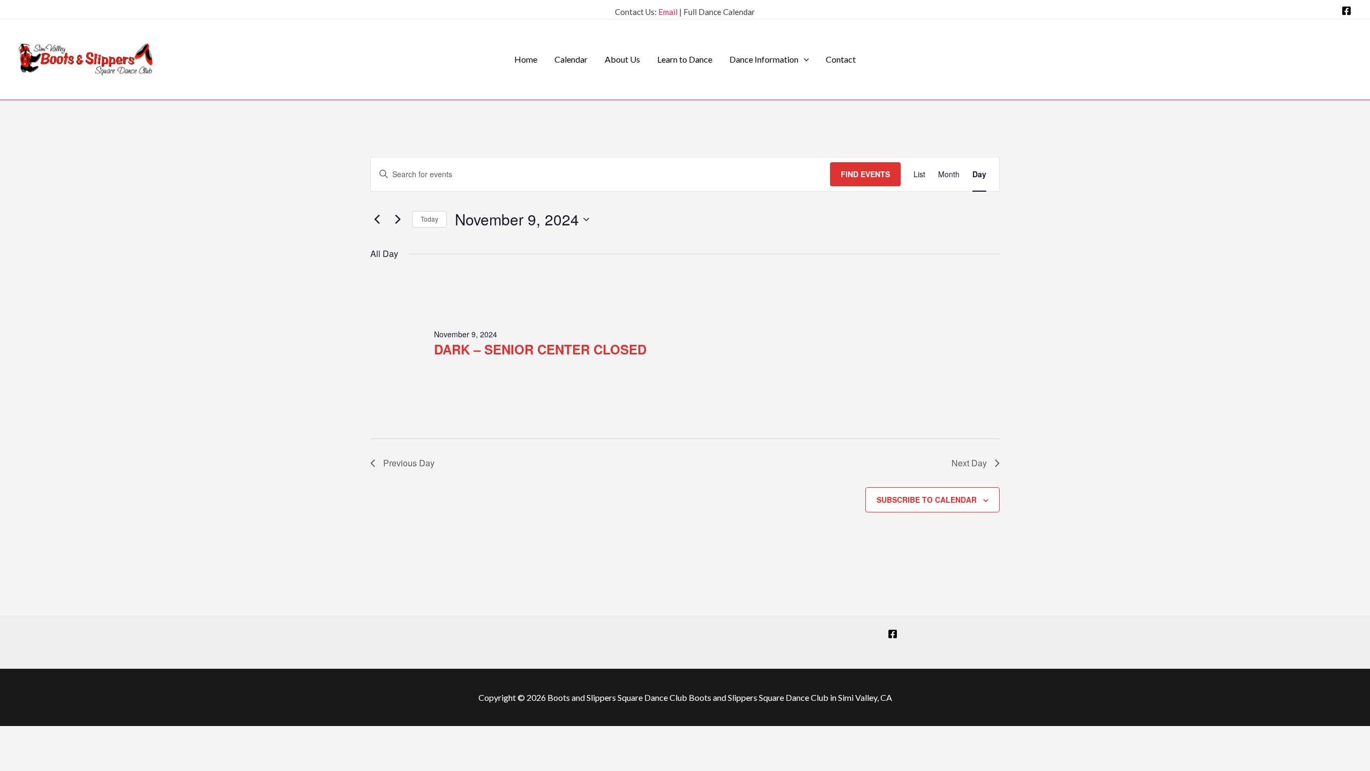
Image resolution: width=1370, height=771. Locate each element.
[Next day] (397, 219)
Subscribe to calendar (927, 499)
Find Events (865, 174)
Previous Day (409, 463)
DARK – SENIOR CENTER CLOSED (540, 349)
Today (429, 218)
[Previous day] (376, 219)
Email (668, 12)
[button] (803, 59)
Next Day (969, 463)
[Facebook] (1346, 11)
